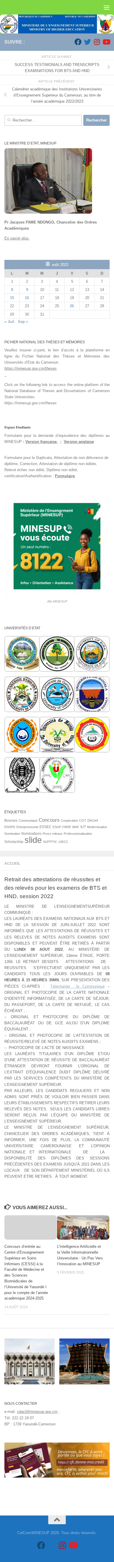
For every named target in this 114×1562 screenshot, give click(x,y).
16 (27, 298)
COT (82, 820)
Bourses (11, 820)
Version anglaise (79, 441)
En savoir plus (17, 238)
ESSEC (45, 827)
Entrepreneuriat (27, 827)
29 (12, 314)
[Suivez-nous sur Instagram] (96, 41)
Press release (53, 833)
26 (72, 306)
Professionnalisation (78, 833)
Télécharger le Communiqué (77, 986)
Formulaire (65, 476)
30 (27, 314)
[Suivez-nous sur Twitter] (87, 41)
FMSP (66, 827)
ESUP (57, 827)
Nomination (12, 833)
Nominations (31, 834)
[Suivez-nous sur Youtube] (106, 41)
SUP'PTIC (50, 841)
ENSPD (9, 827)
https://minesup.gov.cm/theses (30, 368)
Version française (41, 441)
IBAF (75, 827)
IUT (83, 827)
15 (12, 298)
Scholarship (13, 842)
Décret (92, 820)
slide (33, 840)
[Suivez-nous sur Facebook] (78, 41)
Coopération (69, 820)
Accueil (12, 864)
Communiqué (28, 820)
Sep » (23, 321)
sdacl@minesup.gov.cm (37, 1411)
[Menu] (106, 7)
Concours (49, 820)
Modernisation (97, 827)
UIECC (63, 841)
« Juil (9, 321)
